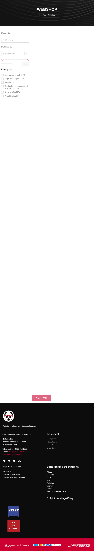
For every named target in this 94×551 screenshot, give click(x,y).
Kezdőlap (42, 15)
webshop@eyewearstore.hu (13, 454)
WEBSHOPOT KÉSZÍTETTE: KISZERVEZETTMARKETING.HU (79, 545)
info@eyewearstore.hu (18, 452)
